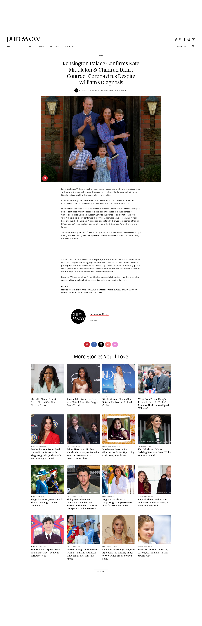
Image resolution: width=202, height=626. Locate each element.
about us (70, 46)
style (18, 46)
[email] (4, 55)
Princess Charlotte (94, 215)
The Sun (82, 201)
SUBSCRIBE (181, 46)
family (41, 46)
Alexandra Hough (89, 90)
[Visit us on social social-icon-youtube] (193, 39)
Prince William (76, 189)
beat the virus (118, 277)
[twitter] (101, 344)
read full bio (93, 320)
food (29, 46)
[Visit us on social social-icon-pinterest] (180, 39)
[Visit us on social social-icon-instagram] (188, 39)
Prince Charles (93, 277)
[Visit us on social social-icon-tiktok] (176, 39)
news (101, 55)
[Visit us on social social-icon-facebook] (184, 39)
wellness (55, 46)
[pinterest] (45, 178)
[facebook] (94, 344)
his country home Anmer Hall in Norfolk (99, 204)
